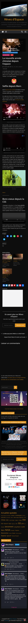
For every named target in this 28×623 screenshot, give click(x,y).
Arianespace (18, 515)
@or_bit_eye (24, 579)
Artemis (23, 515)
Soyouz (3, 536)
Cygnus (16, 520)
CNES (7, 520)
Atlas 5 (12, 517)
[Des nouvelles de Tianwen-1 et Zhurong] (7, 271)
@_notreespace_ (14, 563)
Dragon (20, 520)
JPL (25, 523)
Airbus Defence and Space (6, 515)
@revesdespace (16, 549)
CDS (25, 517)
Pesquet (12, 530)
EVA (2, 523)
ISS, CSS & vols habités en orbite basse (10, 52)
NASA (7, 530)
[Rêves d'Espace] (2, 31)
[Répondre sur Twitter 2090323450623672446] (5, 602)
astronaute (8, 517)
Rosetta (10, 533)
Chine (12, 66)
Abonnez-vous (20, 325)
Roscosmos (4, 533)
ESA (24, 520)
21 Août (21, 549)
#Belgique (7, 576)
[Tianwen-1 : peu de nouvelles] (18, 256)
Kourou (2, 527)
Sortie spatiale (18, 533)
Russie (13, 533)
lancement (9, 526)
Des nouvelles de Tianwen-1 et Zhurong (6, 276)
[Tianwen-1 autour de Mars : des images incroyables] (7, 256)
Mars (17, 66)
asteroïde (3, 517)
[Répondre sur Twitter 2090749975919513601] (5, 558)
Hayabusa (13, 523)
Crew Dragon (11, 520)
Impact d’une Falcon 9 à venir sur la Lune (14, 337)
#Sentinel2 (12, 579)
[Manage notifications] (25, 620)
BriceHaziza (7, 563)
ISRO (16, 523)
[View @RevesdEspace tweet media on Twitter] (6, 554)
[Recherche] (15, 387)
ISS (19, 523)
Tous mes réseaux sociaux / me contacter (14, 408)
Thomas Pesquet (15, 535)
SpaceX (9, 536)
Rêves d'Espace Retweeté (14, 561)
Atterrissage (16, 517)
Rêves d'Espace (14, 19)
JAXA (22, 523)
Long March (17, 527)
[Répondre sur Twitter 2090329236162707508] (5, 584)
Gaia (10, 523)
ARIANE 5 (13, 515)
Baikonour (21, 517)
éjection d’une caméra (10, 89)
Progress (17, 530)
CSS (14, 66)
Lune (23, 527)
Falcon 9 (6, 523)
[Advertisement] (12, 298)
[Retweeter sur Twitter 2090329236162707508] (8, 584)
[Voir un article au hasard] (25, 31)
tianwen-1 (20, 66)
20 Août (20, 563)
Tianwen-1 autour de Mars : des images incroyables (7, 261)
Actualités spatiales (9, 513)
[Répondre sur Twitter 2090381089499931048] (5, 569)
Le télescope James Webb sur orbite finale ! (14, 333)
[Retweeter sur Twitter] (8, 561)
